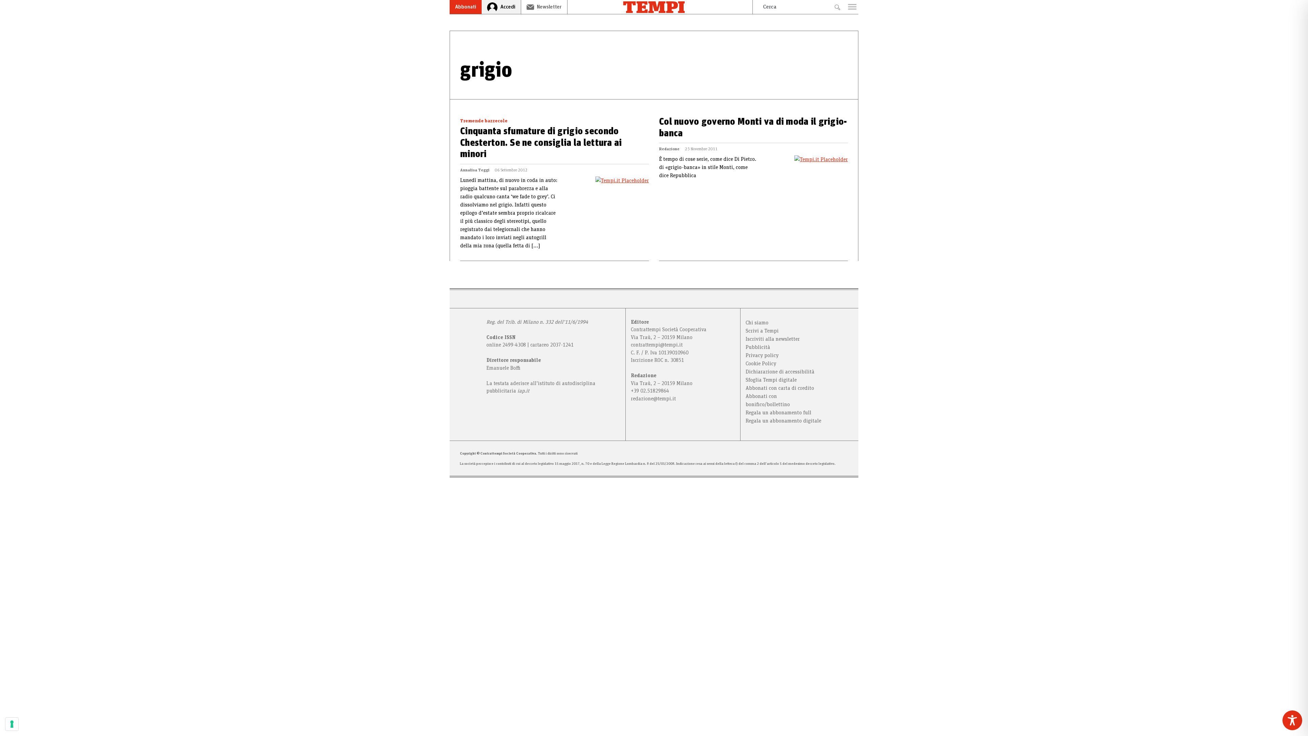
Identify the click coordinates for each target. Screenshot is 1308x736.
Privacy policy (762, 355)
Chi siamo (757, 322)
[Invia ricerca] (837, 7)
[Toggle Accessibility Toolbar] (1292, 720)
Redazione (669, 149)
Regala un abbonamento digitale (783, 421)
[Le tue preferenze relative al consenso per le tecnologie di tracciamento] (11, 724)
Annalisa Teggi (474, 170)
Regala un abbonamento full (778, 412)
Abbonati (465, 7)
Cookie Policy (761, 363)
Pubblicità (758, 347)
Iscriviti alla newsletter (773, 339)
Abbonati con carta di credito (780, 388)
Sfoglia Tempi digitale (771, 380)
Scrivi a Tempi (762, 331)
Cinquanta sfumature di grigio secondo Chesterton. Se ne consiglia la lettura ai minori (541, 143)
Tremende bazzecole (484, 121)
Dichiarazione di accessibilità (780, 371)
